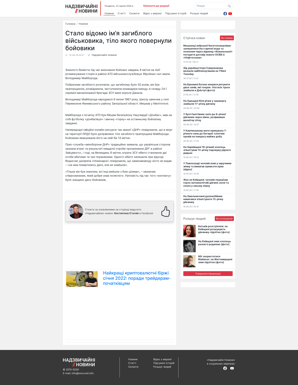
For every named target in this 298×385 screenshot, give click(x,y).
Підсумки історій (175, 13)
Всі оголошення (224, 218)
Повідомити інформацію (208, 273)
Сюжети (134, 13)
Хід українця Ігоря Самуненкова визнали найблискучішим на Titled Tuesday (204, 70)
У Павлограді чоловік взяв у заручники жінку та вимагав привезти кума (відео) (207, 166)
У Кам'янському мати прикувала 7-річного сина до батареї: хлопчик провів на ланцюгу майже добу (205, 133)
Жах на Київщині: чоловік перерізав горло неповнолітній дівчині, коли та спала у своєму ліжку (206, 182)
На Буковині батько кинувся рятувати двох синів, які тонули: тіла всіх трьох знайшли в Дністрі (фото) (206, 87)
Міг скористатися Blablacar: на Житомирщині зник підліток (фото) (215, 259)
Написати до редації (156, 5)
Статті (122, 13)
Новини (109, 13)
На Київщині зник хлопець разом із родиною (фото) (214, 243)
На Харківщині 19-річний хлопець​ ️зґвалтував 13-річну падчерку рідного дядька (207, 149)
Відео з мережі (152, 13)
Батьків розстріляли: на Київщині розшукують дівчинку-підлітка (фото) (214, 229)
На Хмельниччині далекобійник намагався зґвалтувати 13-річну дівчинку (203, 199)
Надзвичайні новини (104, 54)
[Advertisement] (119, 246)
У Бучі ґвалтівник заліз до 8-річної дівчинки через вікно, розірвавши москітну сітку (204, 117)
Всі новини (227, 38)
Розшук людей (199, 13)
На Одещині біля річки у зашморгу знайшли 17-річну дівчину (204, 102)
